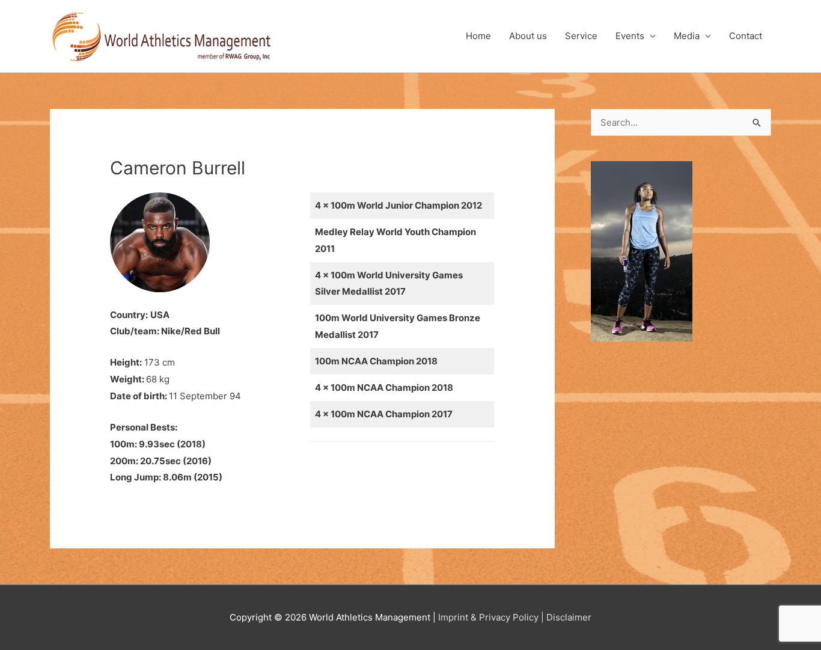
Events (629, 35)
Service (581, 35)
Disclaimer (568, 617)
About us (528, 35)
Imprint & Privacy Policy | (491, 617)
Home (478, 35)
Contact (745, 35)
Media (687, 35)
